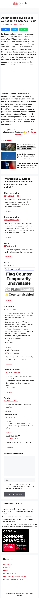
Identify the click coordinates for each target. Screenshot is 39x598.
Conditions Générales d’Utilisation (15, 576)
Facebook (6, 29)
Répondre (8, 211)
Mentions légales (9, 573)
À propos (6, 567)
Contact (6, 570)
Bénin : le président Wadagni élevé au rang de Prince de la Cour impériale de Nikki (18, 519)
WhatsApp (23, 29)
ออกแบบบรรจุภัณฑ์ (8, 509)
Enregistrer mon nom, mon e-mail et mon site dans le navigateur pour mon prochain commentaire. (20, 486)
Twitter (14, 29)
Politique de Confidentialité (13, 579)
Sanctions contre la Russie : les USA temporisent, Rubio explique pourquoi (18, 511)
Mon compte (7, 564)
